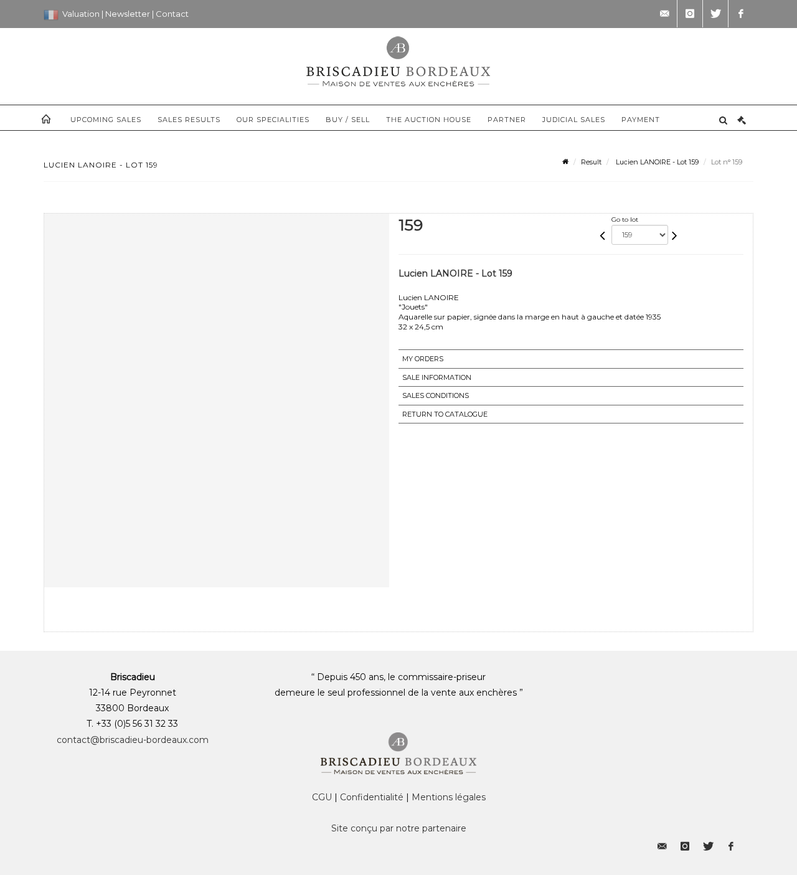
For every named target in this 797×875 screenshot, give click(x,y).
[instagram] (689, 13)
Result (591, 162)
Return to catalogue (445, 414)
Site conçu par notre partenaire (398, 828)
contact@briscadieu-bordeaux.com (133, 739)
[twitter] (715, 13)
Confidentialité (371, 797)
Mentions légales (449, 797)
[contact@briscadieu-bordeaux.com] (664, 13)
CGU (322, 797)
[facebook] (741, 13)
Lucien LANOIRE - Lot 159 (656, 162)
